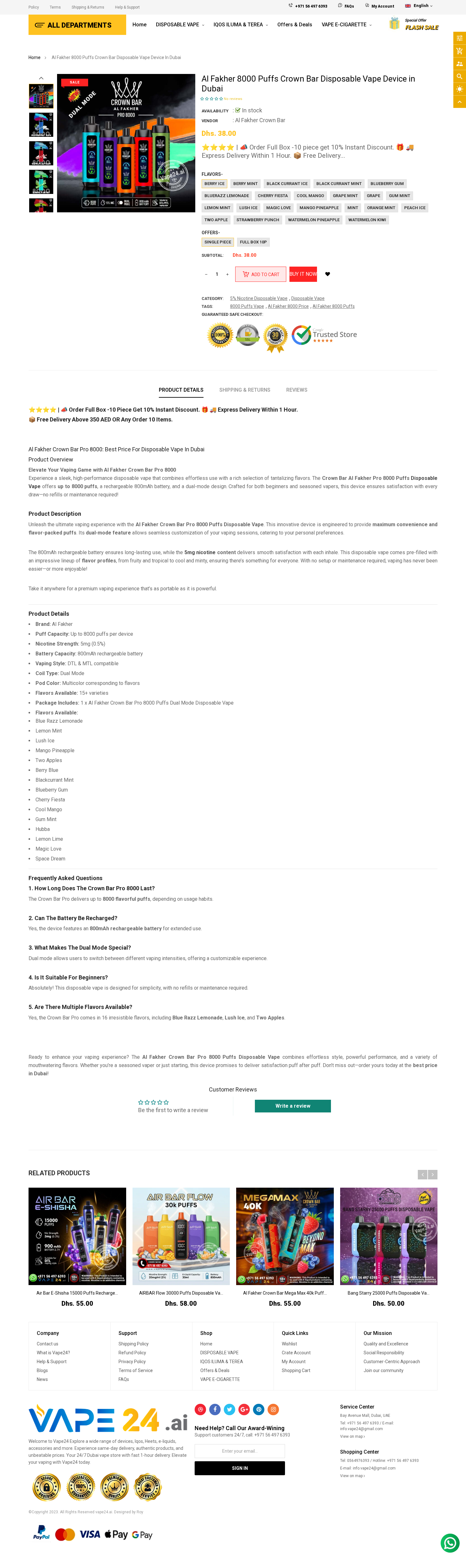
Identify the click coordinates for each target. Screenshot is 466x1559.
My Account (383, 6)
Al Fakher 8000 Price (288, 306)
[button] (212, 99)
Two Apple (216, 219)
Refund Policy (132, 1352)
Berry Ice (214, 183)
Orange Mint (381, 207)
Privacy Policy (132, 1361)
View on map (352, 1436)
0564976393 (358, 1460)
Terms (55, 7)
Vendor (210, 120)
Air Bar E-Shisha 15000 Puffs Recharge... (77, 1293)
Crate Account (296, 1352)
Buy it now (303, 274)
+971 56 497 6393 (311, 6)
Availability (215, 111)
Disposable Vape (308, 298)
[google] (244, 1409)
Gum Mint (399, 195)
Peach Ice (414, 207)
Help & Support (127, 7)
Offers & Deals (215, 1370)
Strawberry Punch (257, 219)
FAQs (349, 6)
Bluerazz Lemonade (226, 195)
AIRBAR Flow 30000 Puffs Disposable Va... (181, 1293)
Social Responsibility (384, 1352)
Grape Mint (345, 195)
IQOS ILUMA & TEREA (221, 1361)
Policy (34, 7)
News (42, 1379)
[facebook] (215, 1409)
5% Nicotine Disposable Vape (259, 298)
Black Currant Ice (287, 183)
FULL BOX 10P (253, 242)
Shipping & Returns (88, 7)
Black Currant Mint (339, 183)
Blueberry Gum (387, 183)
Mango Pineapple (319, 207)
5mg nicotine (200, 552)
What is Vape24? (53, 1352)
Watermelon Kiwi (367, 219)
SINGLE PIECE (217, 242)
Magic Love (278, 207)
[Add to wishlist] (327, 274)
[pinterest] (258, 1409)
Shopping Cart (296, 1370)
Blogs (42, 1370)
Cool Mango (310, 195)
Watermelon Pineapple (314, 219)
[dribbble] (200, 1409)
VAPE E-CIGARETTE (220, 1379)
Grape (373, 195)
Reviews (296, 390)
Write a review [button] (292, 1106)
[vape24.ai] (108, 1419)
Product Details (181, 390)
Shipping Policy (134, 1343)
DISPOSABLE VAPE (219, 1352)
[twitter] (229, 1409)
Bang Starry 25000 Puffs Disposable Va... (389, 1293)
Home (206, 1343)
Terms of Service (136, 1370)
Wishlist (289, 1343)
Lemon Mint (217, 207)
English (422, 5)
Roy (140, 1512)
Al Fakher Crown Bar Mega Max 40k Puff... (285, 1293)
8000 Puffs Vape (247, 306)
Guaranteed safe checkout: (232, 314)
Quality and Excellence (386, 1343)
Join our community (384, 1370)
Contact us (47, 1343)
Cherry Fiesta (273, 195)
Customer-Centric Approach (392, 1361)
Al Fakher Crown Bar (260, 120)
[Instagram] (273, 1409)
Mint (352, 207)
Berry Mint (245, 183)
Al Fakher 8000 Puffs (334, 306)
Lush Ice (248, 207)
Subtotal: (213, 255)
